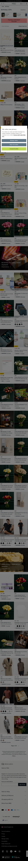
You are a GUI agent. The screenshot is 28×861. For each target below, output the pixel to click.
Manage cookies (14, 140)
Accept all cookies (14, 148)
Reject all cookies (14, 144)
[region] (14, 139)
